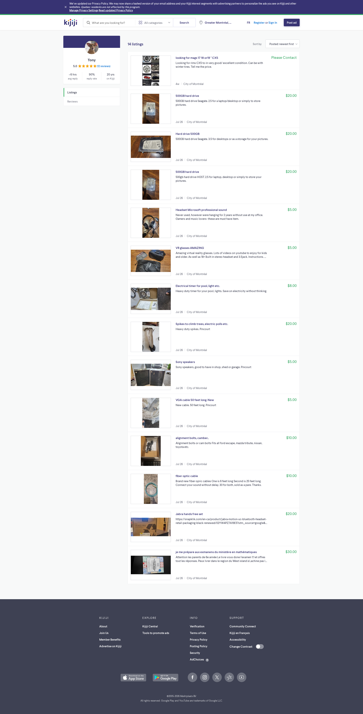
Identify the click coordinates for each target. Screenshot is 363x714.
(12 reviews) (103, 66)
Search (184, 22)
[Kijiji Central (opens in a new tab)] (229, 677)
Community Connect (243, 626)
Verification (197, 626)
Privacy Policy (198, 639)
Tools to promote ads (155, 633)
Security (195, 653)
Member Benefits (110, 639)
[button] (213, 71)
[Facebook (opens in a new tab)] (192, 677)
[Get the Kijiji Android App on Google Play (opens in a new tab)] (165, 677)
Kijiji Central (150, 626)
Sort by (257, 44)
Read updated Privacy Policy (116, 10)
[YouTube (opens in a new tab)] (241, 677)
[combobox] (109, 22)
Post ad (292, 22)
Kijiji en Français (240, 633)
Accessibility (238, 639)
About (103, 626)
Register (259, 22)
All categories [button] (153, 22)
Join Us (104, 633)
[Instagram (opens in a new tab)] (204, 677)
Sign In (272, 22)
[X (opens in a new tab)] (217, 677)
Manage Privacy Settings (83, 10)
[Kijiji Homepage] (70, 22)
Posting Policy (198, 646)
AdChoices (197, 659)
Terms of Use (198, 633)
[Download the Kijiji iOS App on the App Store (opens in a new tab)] (133, 677)
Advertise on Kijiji (110, 646)
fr (248, 22)
